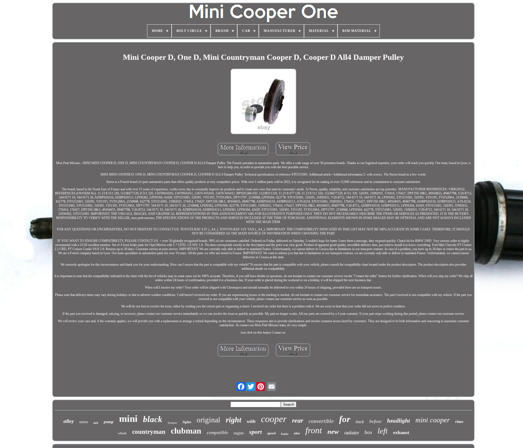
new (333, 431)
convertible (321, 421)
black (152, 419)
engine (239, 433)
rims (459, 421)
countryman (148, 431)
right (233, 420)
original (208, 420)
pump (109, 422)
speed (271, 433)
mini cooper (432, 420)
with (251, 421)
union (83, 422)
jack (95, 422)
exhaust (401, 432)
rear (297, 420)
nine (297, 433)
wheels (122, 433)
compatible (217, 432)
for (344, 419)
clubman (186, 430)
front (313, 430)
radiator (351, 433)
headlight (398, 420)
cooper (274, 419)
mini (128, 418)
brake (284, 433)
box (368, 432)
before (375, 421)
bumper (172, 422)
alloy (68, 421)
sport (255, 431)
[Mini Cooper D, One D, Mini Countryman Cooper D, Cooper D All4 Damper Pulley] (263, 102)
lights (187, 422)
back (360, 421)
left (383, 430)
